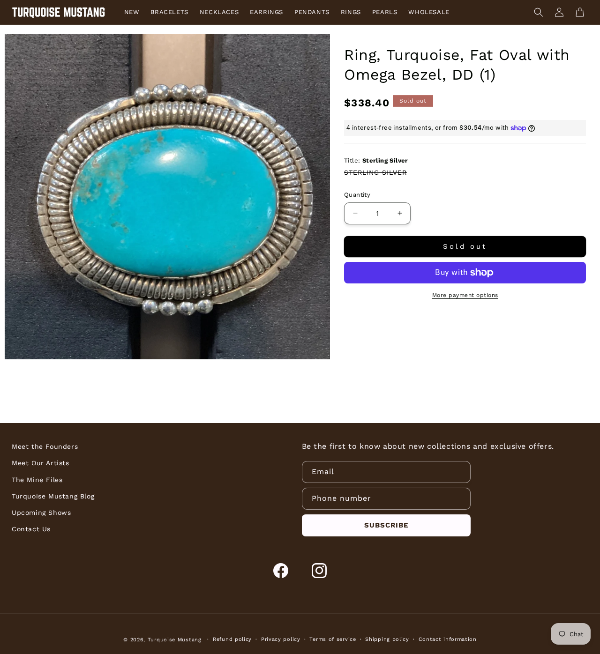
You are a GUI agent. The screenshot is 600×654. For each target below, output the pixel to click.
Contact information (448, 639)
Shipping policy (387, 639)
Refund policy (232, 639)
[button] (538, 12)
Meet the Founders (45, 446)
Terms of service (332, 639)
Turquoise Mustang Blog (53, 496)
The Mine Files (37, 479)
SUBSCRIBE (386, 525)
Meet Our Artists (40, 463)
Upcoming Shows (41, 512)
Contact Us (31, 529)
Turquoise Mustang (175, 640)
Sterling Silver (375, 172)
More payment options (465, 295)
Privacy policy (280, 639)
